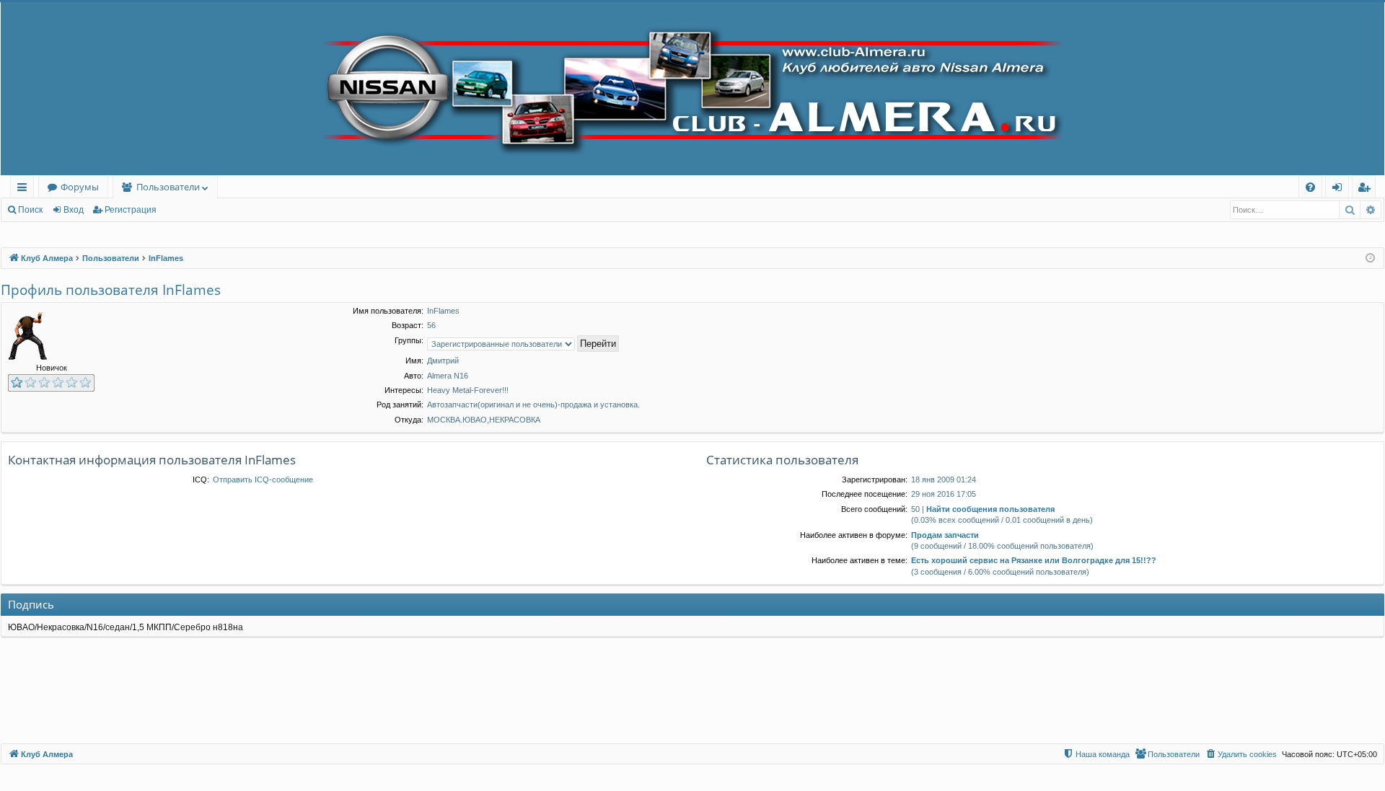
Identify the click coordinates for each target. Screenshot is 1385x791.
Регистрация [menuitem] (1366, 189)
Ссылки (25, 189)
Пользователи (168, 186)
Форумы (80, 186)
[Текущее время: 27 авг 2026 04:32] (1370, 258)
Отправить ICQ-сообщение (263, 479)
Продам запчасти (945, 535)
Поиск (30, 210)
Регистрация (131, 210)
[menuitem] (1310, 187)
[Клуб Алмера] (692, 88)
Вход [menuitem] (1340, 189)
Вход (73, 210)
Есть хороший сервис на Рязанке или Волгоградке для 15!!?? (1033, 560)
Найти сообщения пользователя (990, 509)
